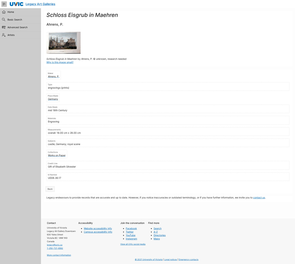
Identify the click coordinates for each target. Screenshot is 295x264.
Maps (157, 238)
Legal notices (170, 259)
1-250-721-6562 (55, 248)
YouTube (130, 235)
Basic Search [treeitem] (15, 19)
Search (157, 228)
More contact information (59, 255)
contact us (259, 197)
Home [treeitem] (11, 11)
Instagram (131, 238)
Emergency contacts (188, 259)
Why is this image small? (59, 62)
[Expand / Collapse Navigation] (4, 4)
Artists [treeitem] (11, 34)
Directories (160, 235)
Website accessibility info (98, 228)
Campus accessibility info (98, 231)
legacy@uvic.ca (54, 245)
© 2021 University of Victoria (149, 259)
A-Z (156, 231)
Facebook (131, 228)
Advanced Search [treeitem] (17, 27)
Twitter (130, 231)
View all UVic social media (132, 244)
